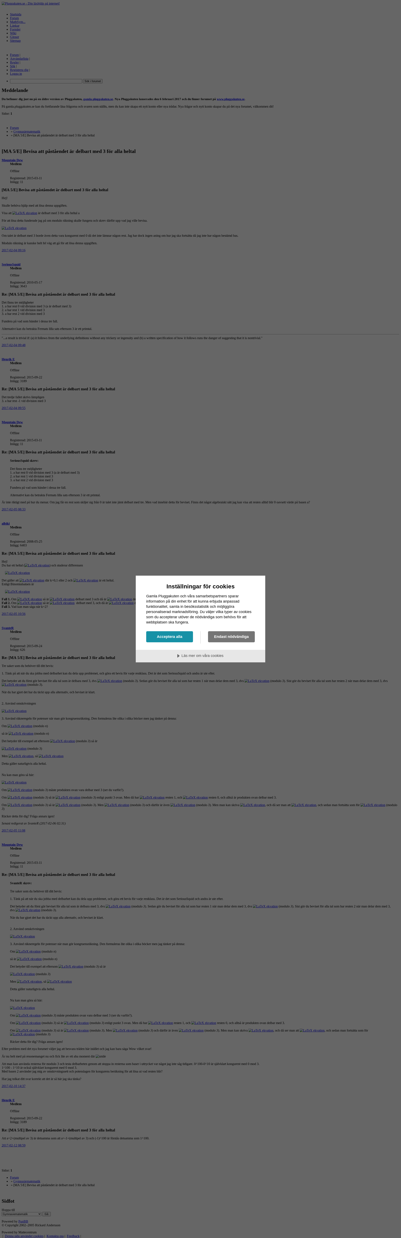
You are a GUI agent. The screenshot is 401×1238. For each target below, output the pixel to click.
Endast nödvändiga (231, 637)
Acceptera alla (169, 637)
